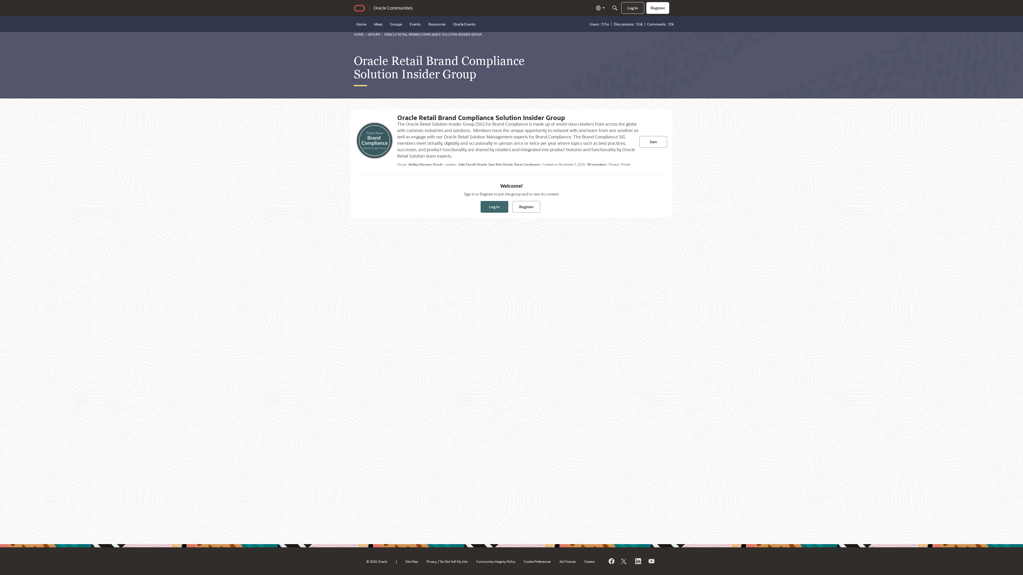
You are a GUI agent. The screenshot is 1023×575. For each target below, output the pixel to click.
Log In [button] (494, 206)
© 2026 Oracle (376, 561)
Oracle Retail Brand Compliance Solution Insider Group (481, 117)
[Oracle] (611, 561)
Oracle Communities (393, 8)
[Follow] (624, 561)
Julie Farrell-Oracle (472, 164)
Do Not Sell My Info (454, 561)
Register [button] (526, 206)
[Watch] (651, 561)
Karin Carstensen (527, 164)
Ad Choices (567, 561)
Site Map (411, 561)
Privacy (432, 561)
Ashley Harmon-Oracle (425, 164)
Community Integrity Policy (495, 561)
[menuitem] (632, 8)
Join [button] (653, 141)
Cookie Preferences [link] (537, 561)
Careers (589, 561)
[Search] (615, 8)
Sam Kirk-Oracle (500, 164)
